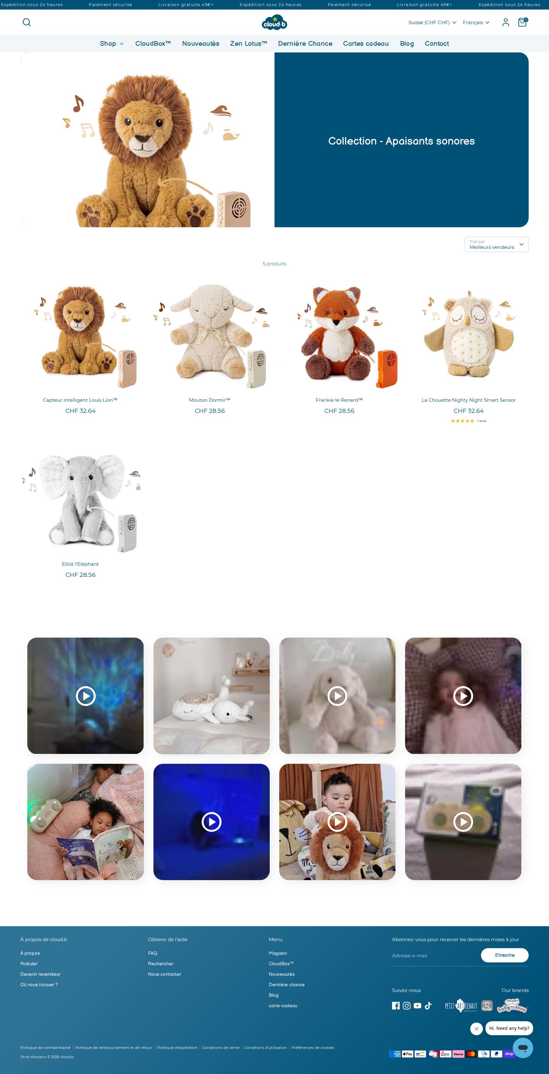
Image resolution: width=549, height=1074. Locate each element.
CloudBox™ (153, 44)
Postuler (28, 964)
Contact (437, 44)
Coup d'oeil (80, 384)
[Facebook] (396, 1005)
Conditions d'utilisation (265, 1047)
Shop (109, 44)
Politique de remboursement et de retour (113, 1047)
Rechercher (160, 964)
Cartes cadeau (366, 44)
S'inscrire (505, 955)
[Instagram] (406, 1005)
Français (473, 22)
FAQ (152, 953)
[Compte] (505, 22)
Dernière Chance (305, 44)
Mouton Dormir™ (209, 400)
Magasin (278, 953)
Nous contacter (164, 974)
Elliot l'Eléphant (80, 564)
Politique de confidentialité (45, 1047)
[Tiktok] (428, 1005)
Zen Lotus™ (248, 44)
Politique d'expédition (177, 1047)
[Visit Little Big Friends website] (487, 1006)
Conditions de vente (221, 1047)
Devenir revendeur (40, 974)
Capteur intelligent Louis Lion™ (80, 400)
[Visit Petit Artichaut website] (461, 1007)
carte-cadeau (283, 1006)
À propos (30, 953)
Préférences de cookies (313, 1047)
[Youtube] (417, 1005)
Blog (407, 44)
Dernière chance (287, 985)
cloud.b (67, 1057)
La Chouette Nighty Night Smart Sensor (469, 400)
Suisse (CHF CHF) (429, 22)
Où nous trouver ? (39, 985)
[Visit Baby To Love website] (513, 1006)
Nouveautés (201, 44)
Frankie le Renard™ (339, 400)
